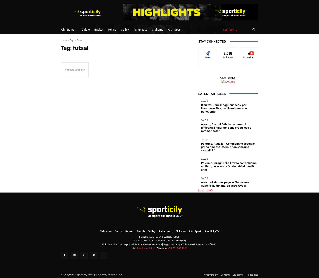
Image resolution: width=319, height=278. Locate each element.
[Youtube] (103, 255)
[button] (253, 29)
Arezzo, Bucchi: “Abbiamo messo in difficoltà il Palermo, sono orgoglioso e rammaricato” (226, 128)
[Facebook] (64, 255)
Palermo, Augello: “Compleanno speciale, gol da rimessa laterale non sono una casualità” (228, 147)
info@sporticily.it (146, 248)
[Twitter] (94, 255)
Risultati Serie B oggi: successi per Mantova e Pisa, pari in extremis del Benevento (224, 108)
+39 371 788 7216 (177, 248)
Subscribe (249, 50)
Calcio (204, 101)
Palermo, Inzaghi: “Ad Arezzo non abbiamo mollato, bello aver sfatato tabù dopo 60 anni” (229, 166)
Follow (228, 50)
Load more (204, 190)
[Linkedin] (84, 255)
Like (207, 50)
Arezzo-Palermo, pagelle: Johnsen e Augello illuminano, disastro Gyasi (225, 184)
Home (64, 40)
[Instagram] (74, 255)
